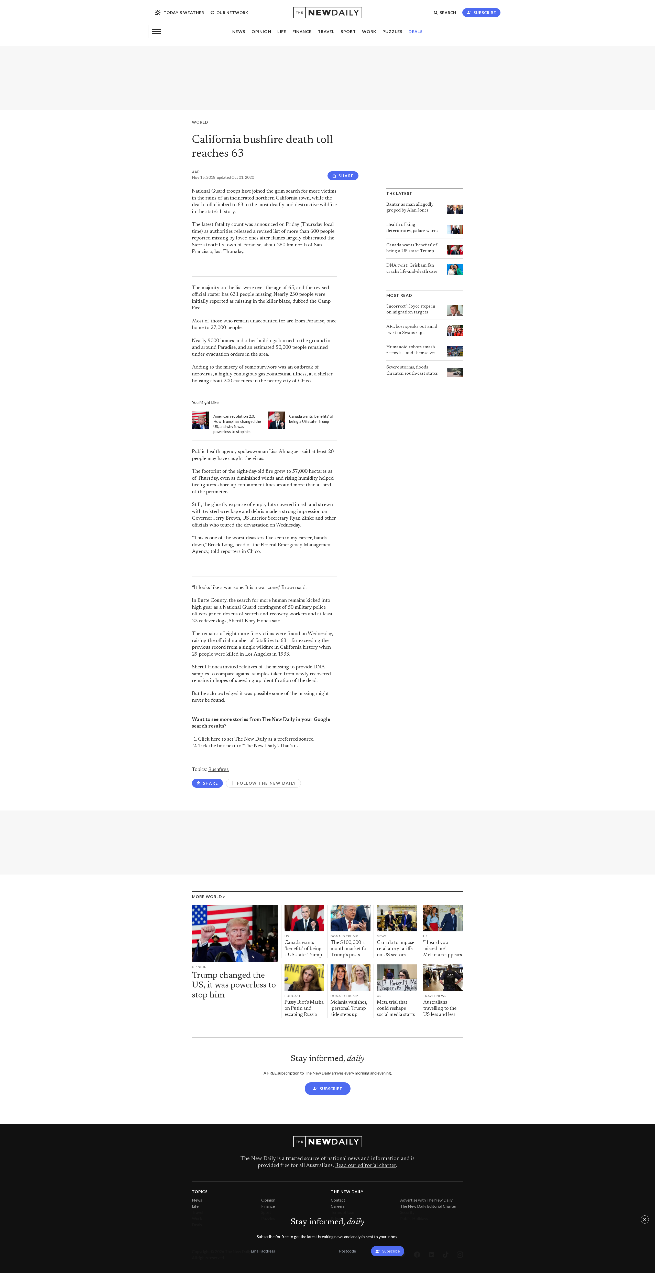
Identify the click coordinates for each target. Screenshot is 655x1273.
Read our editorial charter (365, 1166)
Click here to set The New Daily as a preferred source (255, 739)
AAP (196, 172)
